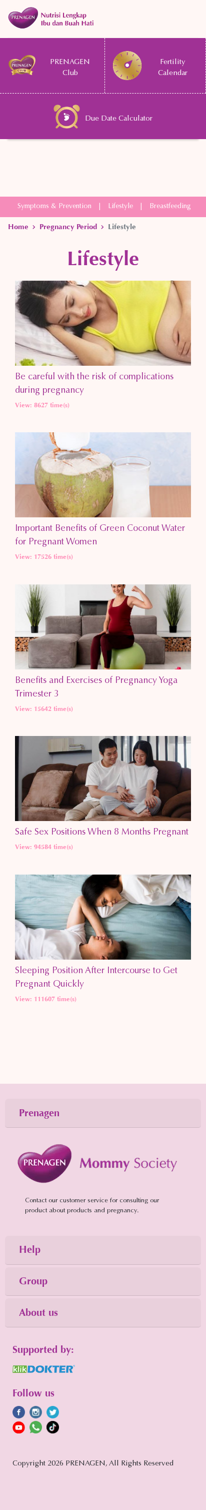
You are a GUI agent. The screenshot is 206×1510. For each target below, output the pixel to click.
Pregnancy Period (68, 226)
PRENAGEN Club (70, 68)
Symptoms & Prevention (55, 206)
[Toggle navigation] (103, 17)
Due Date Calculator (118, 119)
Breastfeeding (170, 206)
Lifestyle (120, 206)
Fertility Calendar (173, 68)
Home (18, 226)
